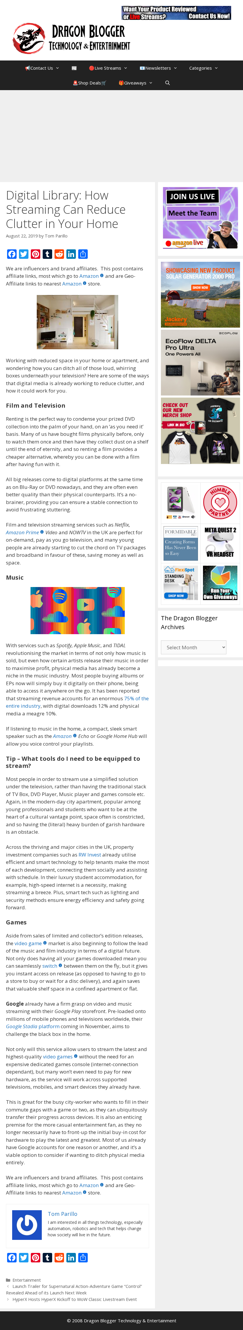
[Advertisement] (121, 134)
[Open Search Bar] (167, 82)
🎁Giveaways (132, 83)
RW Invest (90, 854)
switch (49, 965)
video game (28, 943)
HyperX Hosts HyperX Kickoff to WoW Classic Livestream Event (74, 1299)
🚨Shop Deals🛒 (90, 83)
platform (33, 1026)
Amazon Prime (22, 532)
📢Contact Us (39, 68)
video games (58, 1056)
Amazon (89, 275)
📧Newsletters (155, 68)
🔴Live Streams (105, 68)
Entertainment (26, 1280)
